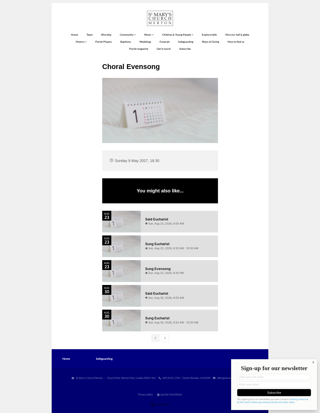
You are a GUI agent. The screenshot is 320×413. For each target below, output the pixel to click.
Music (148, 34)
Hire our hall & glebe (237, 34)
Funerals (165, 41)
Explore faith (209, 34)
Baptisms (125, 41)
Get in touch (164, 48)
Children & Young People (176, 34)
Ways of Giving (210, 41)
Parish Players (103, 41)
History (80, 41)
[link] (128, 34)
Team (89, 34)
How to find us (236, 41)
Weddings (145, 41)
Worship (106, 34)
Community (127, 34)
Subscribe (185, 48)
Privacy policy (145, 394)
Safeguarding (185, 41)
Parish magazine (138, 48)
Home (74, 34)
